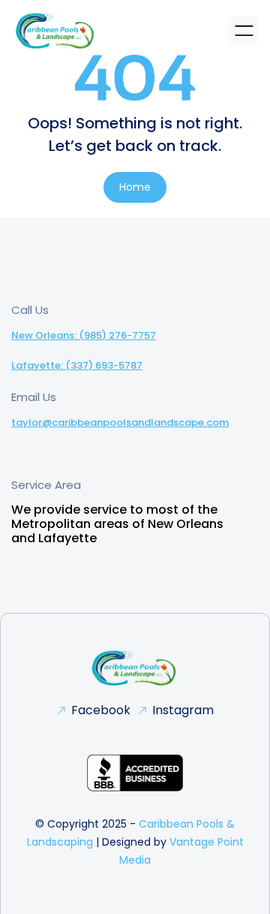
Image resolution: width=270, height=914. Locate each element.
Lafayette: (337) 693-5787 (76, 365)
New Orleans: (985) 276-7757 (83, 335)
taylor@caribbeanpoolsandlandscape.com (120, 422)
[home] (55, 30)
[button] (244, 30)
